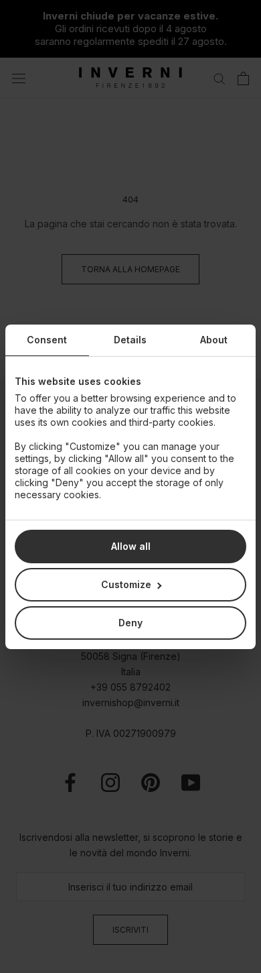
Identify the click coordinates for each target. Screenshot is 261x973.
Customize (126, 584)
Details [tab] (130, 339)
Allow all (131, 546)
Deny (130, 622)
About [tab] (214, 339)
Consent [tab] (47, 339)
